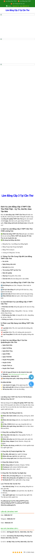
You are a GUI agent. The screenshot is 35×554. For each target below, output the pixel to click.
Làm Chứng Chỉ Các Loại (18, 3)
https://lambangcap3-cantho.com (17, 374)
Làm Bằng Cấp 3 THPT (25, 1)
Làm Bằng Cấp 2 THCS (11, 1)
